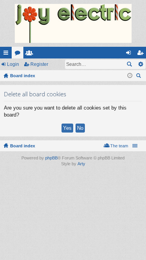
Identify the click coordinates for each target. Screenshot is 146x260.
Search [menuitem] (139, 76)
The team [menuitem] (119, 145)
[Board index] (73, 23)
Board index (22, 145)
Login (13, 64)
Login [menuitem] (130, 54)
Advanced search (140, 64)
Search (129, 64)
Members (30, 54)
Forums (19, 54)
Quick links (7, 54)
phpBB (51, 158)
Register (39, 64)
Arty (81, 163)
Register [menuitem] (141, 54)
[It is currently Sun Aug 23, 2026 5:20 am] (129, 75)
